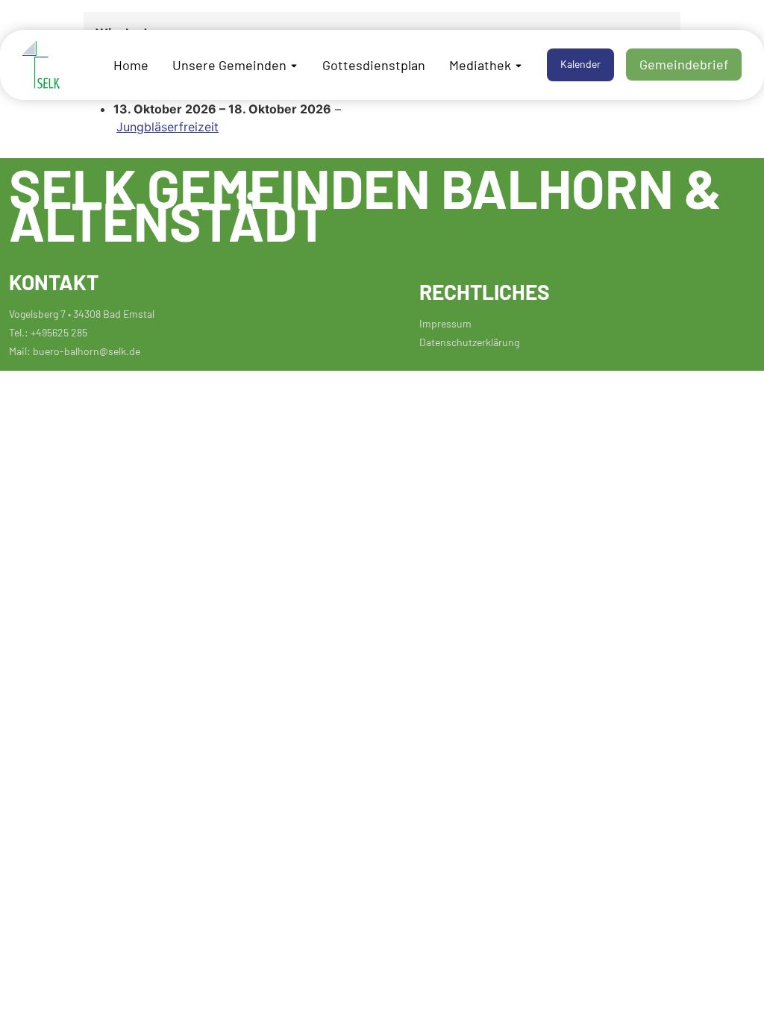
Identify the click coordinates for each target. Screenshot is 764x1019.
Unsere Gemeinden (229, 64)
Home (130, 64)
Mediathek (480, 64)
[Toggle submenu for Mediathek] (517, 64)
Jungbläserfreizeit (167, 126)
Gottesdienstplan (373, 64)
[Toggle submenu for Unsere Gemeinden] (292, 64)
